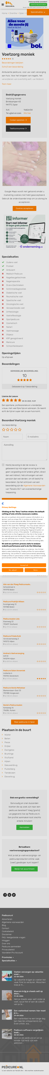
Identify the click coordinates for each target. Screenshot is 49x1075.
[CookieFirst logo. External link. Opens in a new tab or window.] (3, 503)
